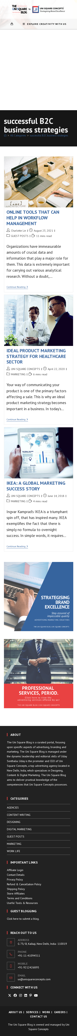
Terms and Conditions (19, 898)
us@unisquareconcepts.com (34, 979)
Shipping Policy (16, 889)
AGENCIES (13, 807)
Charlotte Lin (18, 230)
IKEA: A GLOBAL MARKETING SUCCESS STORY (36, 486)
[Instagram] (20, 995)
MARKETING (18, 374)
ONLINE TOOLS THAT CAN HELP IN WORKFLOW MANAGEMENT (33, 217)
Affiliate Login (15, 870)
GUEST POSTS (19, 236)
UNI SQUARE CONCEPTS (25, 369)
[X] (9, 995)
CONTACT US (38, 1016)
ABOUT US (15, 1012)
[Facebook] (15, 995)
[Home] (5, 135)
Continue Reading (17, 287)
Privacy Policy (15, 879)
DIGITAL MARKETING (19, 829)
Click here (13, 918)
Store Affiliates (16, 893)
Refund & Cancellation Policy (24, 884)
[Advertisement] (38, 69)
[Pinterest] (30, 995)
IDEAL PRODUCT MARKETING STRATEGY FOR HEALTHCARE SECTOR (36, 356)
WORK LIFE (13, 851)
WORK (46, 1012)
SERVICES (32, 1012)
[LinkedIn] (25, 995)
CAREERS (60, 1012)
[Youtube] (36, 995)
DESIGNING (13, 822)
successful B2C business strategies (49, 135)
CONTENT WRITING (18, 815)
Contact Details (15, 875)
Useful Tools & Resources (22, 903)
